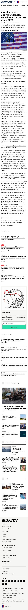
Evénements (5, 531)
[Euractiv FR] (7, 2)
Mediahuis (5, 553)
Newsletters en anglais (8, 574)
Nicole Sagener (5, 30)
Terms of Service (19, 601)
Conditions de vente (7, 598)
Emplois (4, 534)
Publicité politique (7, 558)
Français (22, 2)
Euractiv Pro (5, 564)
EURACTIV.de (15, 30)
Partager (10, 225)
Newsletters (23, 5)
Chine (10, 220)
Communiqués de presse (9, 539)
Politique (9, 5)
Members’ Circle (6, 542)
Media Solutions (6, 526)
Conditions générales (18, 593)
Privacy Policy (9, 601)
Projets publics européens (9, 529)
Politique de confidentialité (9, 591)
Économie (15, 5)
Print (4, 225)
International (17, 220)
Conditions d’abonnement (9, 595)
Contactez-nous (6, 550)
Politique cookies (6, 593)
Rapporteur (3, 5)
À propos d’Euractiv (7, 548)
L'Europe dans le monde (9, 222)
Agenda (4, 536)
